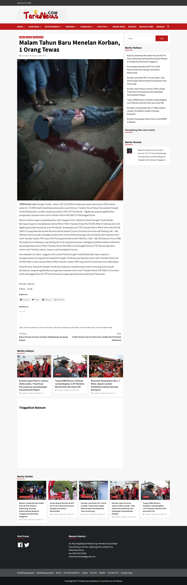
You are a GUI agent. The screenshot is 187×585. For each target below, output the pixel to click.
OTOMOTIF (113, 573)
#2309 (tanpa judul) (25, 573)
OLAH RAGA (34, 26)
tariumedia (25, 56)
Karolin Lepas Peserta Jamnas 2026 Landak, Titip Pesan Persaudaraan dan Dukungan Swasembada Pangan (33, 385)
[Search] (168, 26)
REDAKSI (160, 26)
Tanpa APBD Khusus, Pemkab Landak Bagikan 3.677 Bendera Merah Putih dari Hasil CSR (69, 383)
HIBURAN (70, 26)
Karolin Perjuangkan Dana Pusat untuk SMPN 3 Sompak (147, 120)
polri (93, 327)
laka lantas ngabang (61, 327)
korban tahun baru (45, 327)
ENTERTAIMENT (52, 26)
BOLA (58, 573)
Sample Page (126, 573)
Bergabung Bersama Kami (140, 129)
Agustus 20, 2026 (35, 519)
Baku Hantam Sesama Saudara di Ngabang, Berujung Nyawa (43, 336)
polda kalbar (74, 327)
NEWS (20, 26)
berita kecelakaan (31, 327)
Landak (28, 37)
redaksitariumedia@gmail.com (82, 556)
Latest (85, 573)
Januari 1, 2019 (37, 56)
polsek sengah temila (104, 327)
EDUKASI (132, 26)
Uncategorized (25, 497)
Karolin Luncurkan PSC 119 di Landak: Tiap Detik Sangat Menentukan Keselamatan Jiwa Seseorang (147, 80)
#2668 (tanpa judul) (45, 573)
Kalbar (22, 37)
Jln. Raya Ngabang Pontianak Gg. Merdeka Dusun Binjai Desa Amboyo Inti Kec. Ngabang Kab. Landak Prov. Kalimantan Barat (93, 546)
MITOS (93, 573)
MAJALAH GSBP (146, 26)
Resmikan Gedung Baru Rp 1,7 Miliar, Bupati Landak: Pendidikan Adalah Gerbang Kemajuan (105, 385)
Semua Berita (38, 37)
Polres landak (85, 327)
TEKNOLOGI (85, 26)
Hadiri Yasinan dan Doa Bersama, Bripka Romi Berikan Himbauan (96, 336)
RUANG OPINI (119, 26)
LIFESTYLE (102, 26)
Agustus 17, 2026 (66, 514)
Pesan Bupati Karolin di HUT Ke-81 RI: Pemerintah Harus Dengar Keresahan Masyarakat (143, 69)
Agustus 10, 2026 (35, 393)
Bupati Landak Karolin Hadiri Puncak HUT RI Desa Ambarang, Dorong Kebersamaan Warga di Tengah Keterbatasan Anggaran (147, 58)
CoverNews (104, 581)
